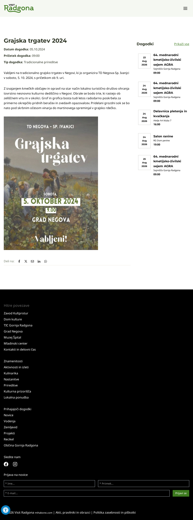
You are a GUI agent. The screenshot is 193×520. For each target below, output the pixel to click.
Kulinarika (11, 373)
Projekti (9, 433)
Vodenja (9, 421)
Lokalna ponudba (16, 397)
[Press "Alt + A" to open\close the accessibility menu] (5, 510)
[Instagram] (17, 464)
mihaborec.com (43, 512)
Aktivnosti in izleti (16, 367)
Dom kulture (13, 319)
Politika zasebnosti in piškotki (114, 512)
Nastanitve (11, 379)
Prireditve (11, 385)
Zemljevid (10, 427)
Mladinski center (16, 343)
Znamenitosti (13, 361)
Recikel (9, 439)
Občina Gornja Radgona (21, 445)
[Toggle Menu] (185, 8)
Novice (8, 415)
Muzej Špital (12, 337)
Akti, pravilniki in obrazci (73, 512)
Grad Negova (13, 331)
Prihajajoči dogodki (17, 409)
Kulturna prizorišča (17, 391)
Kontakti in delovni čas (20, 349)
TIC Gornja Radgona (18, 325)
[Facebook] (8, 464)
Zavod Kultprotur (16, 313)
